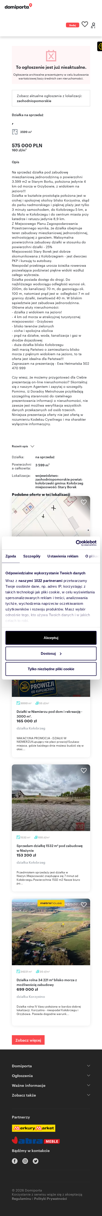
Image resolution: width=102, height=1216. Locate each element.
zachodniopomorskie (34, 100)
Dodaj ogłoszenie (72, 25)
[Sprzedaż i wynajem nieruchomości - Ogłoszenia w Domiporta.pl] (18, 6)
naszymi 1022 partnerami (41, 580)
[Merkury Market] (33, 1128)
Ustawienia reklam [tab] (62, 556)
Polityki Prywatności (50, 1198)
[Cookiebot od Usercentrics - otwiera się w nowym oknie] (76, 543)
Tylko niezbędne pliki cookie (51, 669)
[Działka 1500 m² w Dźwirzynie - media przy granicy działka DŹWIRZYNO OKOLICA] (51, 529)
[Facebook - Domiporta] (15, 1161)
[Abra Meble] (36, 1140)
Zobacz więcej (28, 1040)
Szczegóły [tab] (32, 556)
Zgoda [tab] (10, 556)
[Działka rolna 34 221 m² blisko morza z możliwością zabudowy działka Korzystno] (51, 932)
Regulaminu (21, 1198)
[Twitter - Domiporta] (35, 1161)
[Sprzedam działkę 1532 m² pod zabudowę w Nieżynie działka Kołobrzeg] (51, 797)
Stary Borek (67, 486)
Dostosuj (48, 653)
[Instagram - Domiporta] (25, 1161)
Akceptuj (51, 638)
